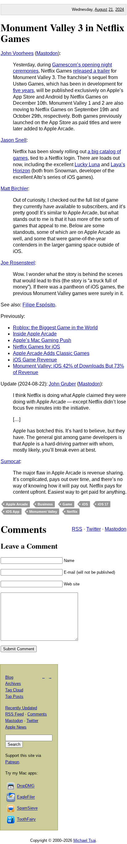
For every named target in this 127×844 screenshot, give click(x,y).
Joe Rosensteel (18, 262)
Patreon (12, 762)
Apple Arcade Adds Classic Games (51, 353)
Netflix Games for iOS (36, 346)
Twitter (93, 529)
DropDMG (26, 786)
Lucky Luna (87, 164)
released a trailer (91, 71)
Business (45, 504)
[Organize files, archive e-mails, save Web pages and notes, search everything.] (11, 797)
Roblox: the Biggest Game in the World (55, 327)
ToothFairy (26, 819)
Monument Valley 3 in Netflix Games (62, 32)
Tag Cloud (14, 690)
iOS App (12, 511)
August (101, 9)
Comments (37, 714)
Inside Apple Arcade (35, 333)
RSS (77, 529)
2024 (119, 9)
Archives (13, 683)
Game (67, 504)
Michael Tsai (84, 840)
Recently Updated (21, 708)
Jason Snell (14, 140)
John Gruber (62, 383)
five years (23, 90)
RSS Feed (14, 714)
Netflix (72, 511)
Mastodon (47, 53)
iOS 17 (103, 504)
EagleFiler (26, 797)
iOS (85, 504)
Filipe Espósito (39, 304)
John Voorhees (17, 53)
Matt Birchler (14, 188)
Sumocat (10, 461)
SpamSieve (27, 808)
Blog (9, 677)
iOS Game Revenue (35, 359)
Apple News (16, 727)
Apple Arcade (17, 504)
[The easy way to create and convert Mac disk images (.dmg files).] (11, 786)
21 (111, 9)
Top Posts (14, 696)
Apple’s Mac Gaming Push (42, 340)
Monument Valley (43, 511)
